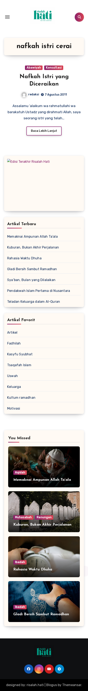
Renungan (44, 517)
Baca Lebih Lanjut (44, 131)
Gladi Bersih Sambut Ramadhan (32, 269)
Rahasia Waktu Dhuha (24, 258)
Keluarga (14, 387)
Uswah (12, 376)
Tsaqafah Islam (19, 365)
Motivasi (13, 408)
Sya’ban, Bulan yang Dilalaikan (31, 280)
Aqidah (20, 472)
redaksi (33, 94)
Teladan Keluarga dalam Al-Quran (33, 302)
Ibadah (20, 562)
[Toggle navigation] (7, 17)
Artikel (12, 332)
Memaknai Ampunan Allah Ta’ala (32, 236)
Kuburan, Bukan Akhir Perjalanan (33, 247)
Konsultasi (54, 67)
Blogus (51, 685)
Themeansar (71, 685)
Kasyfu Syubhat (20, 354)
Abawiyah (34, 67)
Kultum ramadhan (21, 398)
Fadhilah (14, 343)
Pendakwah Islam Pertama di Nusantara (38, 291)
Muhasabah (23, 517)
